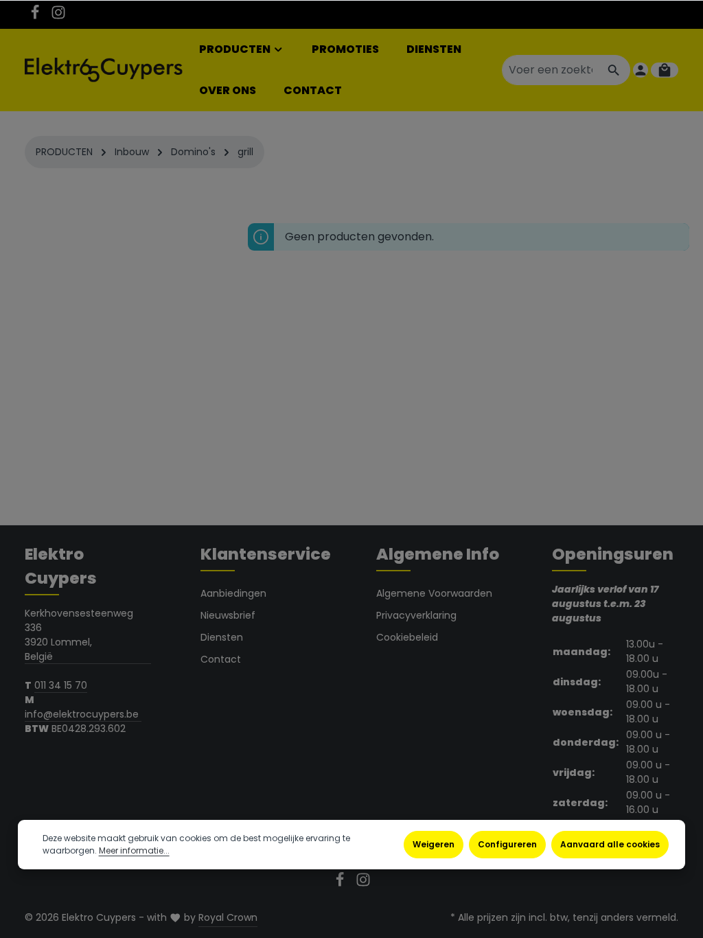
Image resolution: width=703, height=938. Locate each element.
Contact (220, 659)
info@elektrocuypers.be (83, 714)
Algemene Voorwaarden (434, 593)
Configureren (507, 844)
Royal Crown (227, 917)
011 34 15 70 (60, 685)
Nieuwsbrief (227, 615)
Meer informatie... (134, 850)
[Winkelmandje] (664, 70)
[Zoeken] (614, 70)
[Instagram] (58, 16)
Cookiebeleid (407, 637)
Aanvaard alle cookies (610, 844)
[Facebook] (36, 16)
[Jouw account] (640, 70)
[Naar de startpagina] (104, 70)
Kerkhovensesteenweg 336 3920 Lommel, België (79, 634)
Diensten (221, 637)
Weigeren (433, 844)
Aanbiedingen (233, 593)
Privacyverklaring (416, 615)
